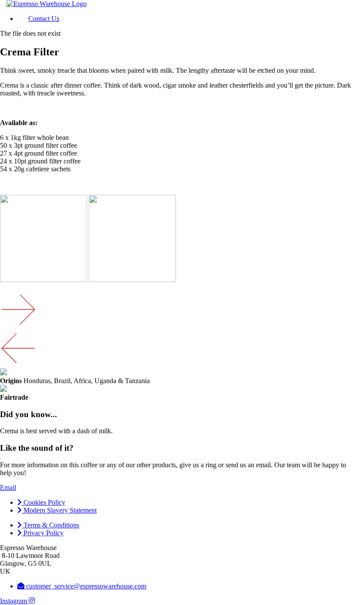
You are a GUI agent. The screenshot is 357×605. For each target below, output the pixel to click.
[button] (8, 487)
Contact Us (43, 18)
